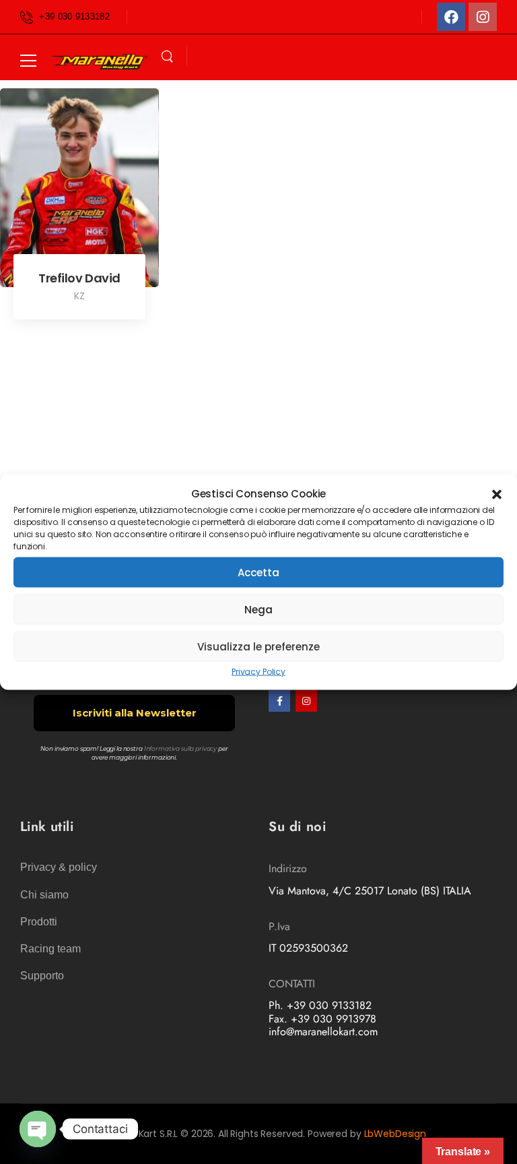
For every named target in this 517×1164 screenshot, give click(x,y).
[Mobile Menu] (28, 61)
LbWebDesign (395, 1133)
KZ (79, 296)
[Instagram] (483, 17)
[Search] (167, 56)
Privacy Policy (258, 671)
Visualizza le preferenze (258, 646)
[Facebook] (451, 17)
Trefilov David (79, 278)
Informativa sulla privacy (180, 748)
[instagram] (306, 701)
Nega (258, 609)
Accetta (258, 572)
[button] (497, 493)
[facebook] (279, 701)
